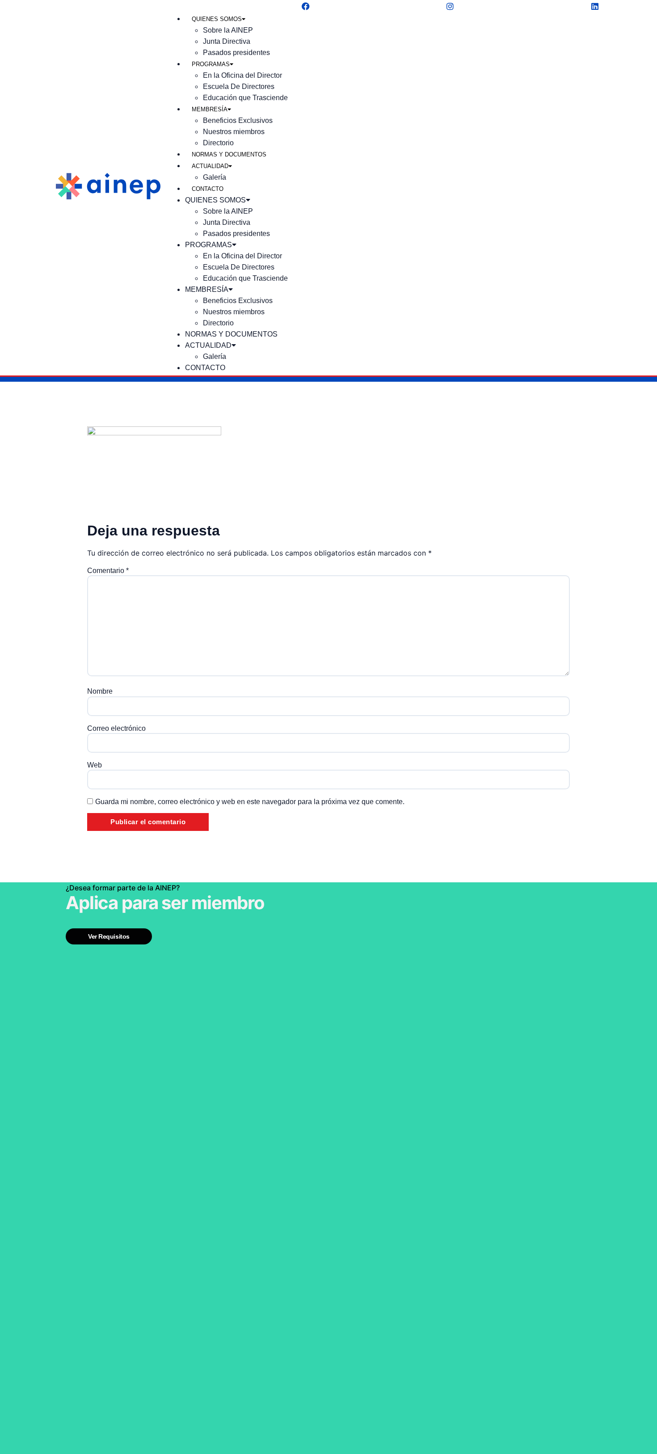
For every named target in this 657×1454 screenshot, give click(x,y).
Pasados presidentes (236, 52)
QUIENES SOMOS (217, 19)
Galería (214, 177)
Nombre (100, 691)
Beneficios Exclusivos (238, 120)
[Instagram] (450, 6)
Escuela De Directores (238, 86)
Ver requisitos (109, 936)
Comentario (108, 570)
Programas (211, 64)
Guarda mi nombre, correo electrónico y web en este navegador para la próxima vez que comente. (249, 801)
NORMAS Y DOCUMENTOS (229, 154)
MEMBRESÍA (209, 109)
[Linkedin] (595, 6)
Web (94, 765)
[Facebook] (306, 6)
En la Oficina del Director (242, 75)
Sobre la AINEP (228, 30)
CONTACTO (207, 188)
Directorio (218, 143)
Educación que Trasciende (245, 97)
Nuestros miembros (234, 131)
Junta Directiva (226, 41)
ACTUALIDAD (210, 166)
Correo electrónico (116, 728)
